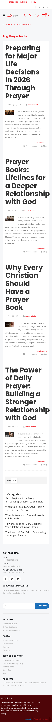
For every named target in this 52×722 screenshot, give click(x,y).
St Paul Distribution (10, 627)
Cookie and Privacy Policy (13, 663)
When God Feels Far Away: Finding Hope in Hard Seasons (24, 508)
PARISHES (23, 2)
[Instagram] (47, 7)
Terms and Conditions (11, 660)
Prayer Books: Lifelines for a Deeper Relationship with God (27, 181)
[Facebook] (39, 7)
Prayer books (31, 146)
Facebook (5, 579)
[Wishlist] (37, 15)
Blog (45, 146)
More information (41, 719)
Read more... (42, 143)
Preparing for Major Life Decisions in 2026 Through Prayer (22, 72)
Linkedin (18, 579)
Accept (28, 719)
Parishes (6, 650)
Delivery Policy (8, 666)
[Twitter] (43, 7)
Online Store (8, 643)
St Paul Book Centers (11, 630)
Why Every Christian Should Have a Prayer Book (24, 287)
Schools (6, 647)
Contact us (7, 670)
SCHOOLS (33, 2)
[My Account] (30, 15)
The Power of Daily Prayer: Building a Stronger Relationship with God (27, 394)
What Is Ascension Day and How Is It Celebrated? (26, 517)
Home (4, 24)
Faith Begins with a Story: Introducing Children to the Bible (24, 500)
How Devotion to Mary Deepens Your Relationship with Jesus (23, 525)
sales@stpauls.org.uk (11, 566)
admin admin (33, 104)
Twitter (12, 579)
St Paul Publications (11, 640)
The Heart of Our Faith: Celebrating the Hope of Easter (25, 534)
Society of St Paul (10, 624)
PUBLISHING (13, 2)
